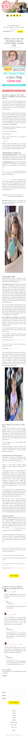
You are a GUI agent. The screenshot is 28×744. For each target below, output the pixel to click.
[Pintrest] (22, 91)
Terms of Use (14, 727)
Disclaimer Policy (14, 722)
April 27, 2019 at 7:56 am (9, 616)
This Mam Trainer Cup (7, 179)
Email (4, 695)
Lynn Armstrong (10, 591)
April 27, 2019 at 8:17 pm (9, 645)
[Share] (6, 91)
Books (14, 715)
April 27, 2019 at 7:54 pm (11, 604)
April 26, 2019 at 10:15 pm (9, 592)
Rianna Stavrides (10, 614)
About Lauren (5, 565)
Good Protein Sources (13, 348)
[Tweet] (14, 91)
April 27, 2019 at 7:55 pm (11, 631)
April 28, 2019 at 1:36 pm (11, 659)
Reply (5, 600)
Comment (4, 675)
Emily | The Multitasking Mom (13, 644)
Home (14, 710)
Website (4, 698)
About (14, 713)
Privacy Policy (14, 724)
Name (4, 692)
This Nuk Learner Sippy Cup (8, 171)
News (14, 730)
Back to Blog (14, 575)
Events (14, 718)
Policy (14, 720)
